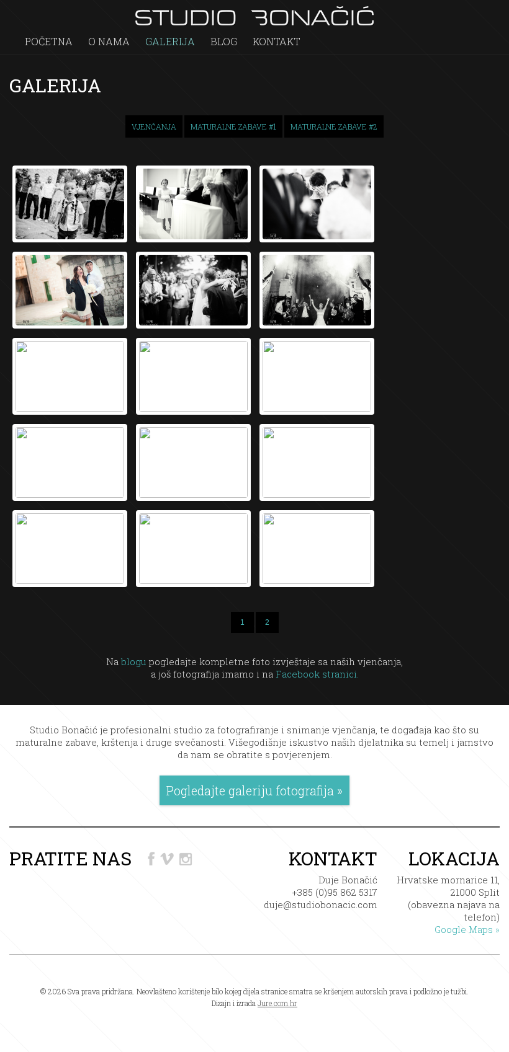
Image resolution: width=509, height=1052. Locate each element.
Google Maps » (467, 929)
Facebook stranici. (317, 674)
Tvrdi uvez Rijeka (254, 1015)
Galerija (170, 41)
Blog (223, 41)
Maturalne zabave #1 (233, 126)
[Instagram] (185, 858)
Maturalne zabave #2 (334, 126)
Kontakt (276, 41)
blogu (133, 661)
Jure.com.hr (277, 1003)
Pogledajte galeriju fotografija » (254, 790)
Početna (49, 41)
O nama (109, 41)
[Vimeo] (168, 858)
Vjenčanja (154, 126)
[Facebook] (152, 858)
